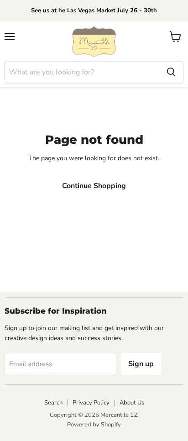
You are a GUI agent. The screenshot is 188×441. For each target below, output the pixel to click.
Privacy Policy (91, 403)
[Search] (171, 72)
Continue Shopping (94, 186)
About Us (132, 403)
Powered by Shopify (94, 424)
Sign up (141, 364)
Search (53, 403)
